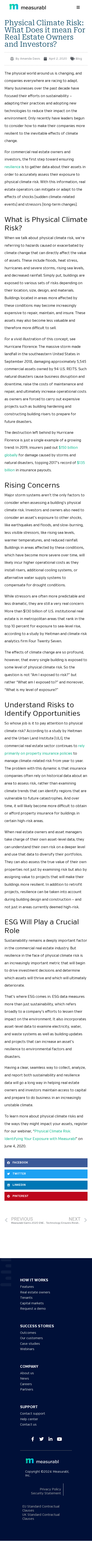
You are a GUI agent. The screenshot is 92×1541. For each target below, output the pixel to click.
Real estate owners (35, 1292)
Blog (79, 58)
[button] (78, 7)
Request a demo (33, 1308)
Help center (29, 1419)
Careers (26, 1384)
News (24, 1378)
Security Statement (46, 1493)
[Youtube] (59, 1439)
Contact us (28, 1424)
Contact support (32, 1413)
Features (27, 1286)
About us (27, 1373)
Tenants (26, 1297)
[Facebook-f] (32, 1439)
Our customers (31, 1338)
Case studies (30, 1343)
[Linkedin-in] (50, 1439)
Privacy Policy (50, 1489)
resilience (12, 167)
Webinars (27, 1349)
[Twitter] (41, 1439)
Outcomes (28, 1332)
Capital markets (32, 1303)
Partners (26, 1389)
